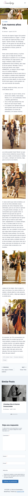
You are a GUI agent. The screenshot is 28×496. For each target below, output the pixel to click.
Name (5, 456)
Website (5, 470)
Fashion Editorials (18, 357)
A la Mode (4, 21)
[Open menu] (25, 3)
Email (5, 463)
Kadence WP (20, 491)
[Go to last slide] (4, 399)
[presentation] (14, 393)
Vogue (4, 360)
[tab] (12, 414)
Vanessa (6, 31)
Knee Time (23, 368)
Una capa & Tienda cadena (7, 369)
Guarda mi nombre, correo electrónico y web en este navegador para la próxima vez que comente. (14, 476)
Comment (6, 435)
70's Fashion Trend (7, 357)
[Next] (24, 399)
